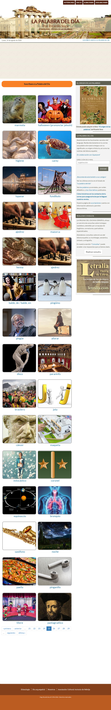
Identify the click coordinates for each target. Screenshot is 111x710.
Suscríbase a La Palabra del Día (37, 84)
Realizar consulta (93, 252)
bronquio (55, 516)
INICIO (79, 2)
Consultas (96, 244)
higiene (20, 160)
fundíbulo (55, 196)
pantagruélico (55, 622)
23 (39, 628)
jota (55, 409)
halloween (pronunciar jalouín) (55, 125)
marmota (20, 125)
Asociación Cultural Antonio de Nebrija (74, 689)
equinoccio (20, 516)
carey (55, 160)
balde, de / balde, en (20, 302)
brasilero (20, 409)
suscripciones (96, 203)
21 (29, 628)
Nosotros (51, 689)
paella (19, 587)
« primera (7, 628)
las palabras (84, 187)
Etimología (25, 689)
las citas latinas (91, 190)
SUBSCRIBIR (89, 2)
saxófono (20, 551)
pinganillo (55, 587)
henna (19, 267)
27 (59, 628)
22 (34, 628)
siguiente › (11, 633)
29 (68, 628)
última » (22, 633)
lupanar (20, 196)
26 (54, 628)
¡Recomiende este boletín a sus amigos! (91, 177)
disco (20, 373)
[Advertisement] (55, 60)
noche (55, 551)
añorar (55, 338)
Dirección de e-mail (85, 160)
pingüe (20, 338)
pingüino (55, 302)
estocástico (20, 480)
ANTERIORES (69, 2)
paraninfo (55, 373)
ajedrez (20, 231)
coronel (55, 480)
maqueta (55, 445)
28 (64, 628)
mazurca (55, 231)
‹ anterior (18, 628)
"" (84, 183)
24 (44, 628)
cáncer (20, 445)
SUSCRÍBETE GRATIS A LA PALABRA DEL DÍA (96, 40)
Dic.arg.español (39, 689)
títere (20, 622)
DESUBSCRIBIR (102, 2)
